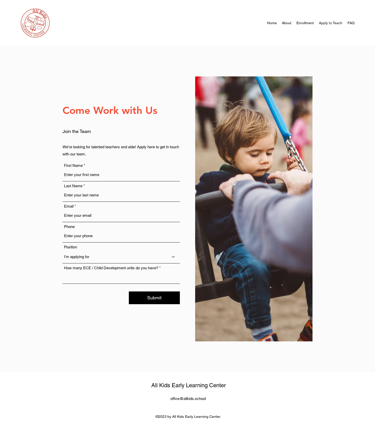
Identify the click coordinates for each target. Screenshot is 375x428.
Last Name (73, 186)
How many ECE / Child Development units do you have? (111, 268)
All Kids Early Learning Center (188, 385)
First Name (73, 165)
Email (68, 206)
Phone (69, 227)
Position (70, 247)
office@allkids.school (188, 398)
